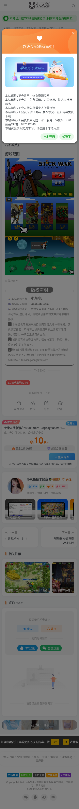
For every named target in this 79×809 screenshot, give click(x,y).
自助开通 (49, 136)
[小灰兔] (39, 72)
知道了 (66, 136)
